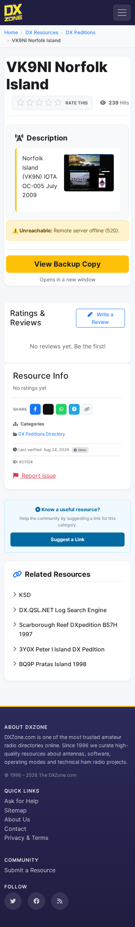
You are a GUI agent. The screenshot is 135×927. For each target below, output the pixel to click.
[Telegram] (74, 409)
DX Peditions (80, 32)
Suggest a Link (68, 539)
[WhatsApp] (61, 409)
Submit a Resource (29, 870)
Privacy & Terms (26, 837)
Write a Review (102, 318)
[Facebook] (35, 409)
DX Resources (42, 32)
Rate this (77, 103)
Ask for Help (21, 801)
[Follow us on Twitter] (13, 901)
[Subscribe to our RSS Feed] (59, 901)
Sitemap (15, 810)
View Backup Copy (67, 264)
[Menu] (122, 13)
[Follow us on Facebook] (36, 901)
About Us (17, 819)
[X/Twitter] (48, 409)
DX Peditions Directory (41, 434)
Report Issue (38, 475)
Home (11, 32)
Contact (15, 828)
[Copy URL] (87, 409)
